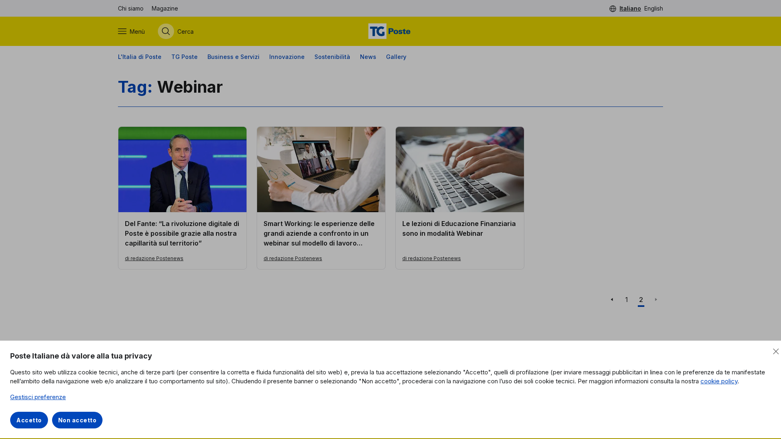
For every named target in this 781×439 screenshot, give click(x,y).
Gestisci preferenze (38, 397)
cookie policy (718, 381)
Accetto (29, 420)
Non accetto (77, 420)
